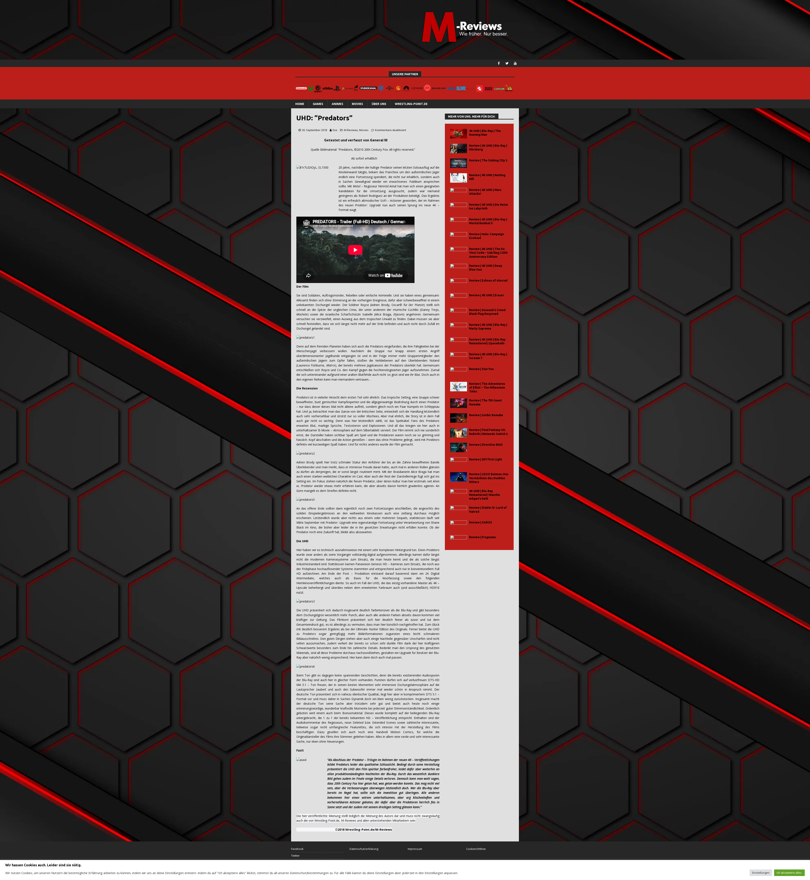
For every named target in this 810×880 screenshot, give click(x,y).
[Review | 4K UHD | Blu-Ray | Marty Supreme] (458, 327)
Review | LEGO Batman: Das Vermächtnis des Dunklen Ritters (488, 477)
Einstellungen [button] (761, 873)
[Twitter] (507, 63)
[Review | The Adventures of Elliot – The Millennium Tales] (458, 386)
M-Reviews (351, 130)
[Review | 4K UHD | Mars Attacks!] (458, 192)
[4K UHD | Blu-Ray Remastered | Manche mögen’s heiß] (458, 494)
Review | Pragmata (482, 537)
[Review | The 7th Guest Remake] (458, 403)
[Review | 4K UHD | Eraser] (458, 298)
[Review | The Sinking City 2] (458, 163)
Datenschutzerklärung (364, 849)
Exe (335, 130)
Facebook (297, 849)
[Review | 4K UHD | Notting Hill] (458, 178)
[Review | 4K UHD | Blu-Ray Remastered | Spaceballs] (458, 342)
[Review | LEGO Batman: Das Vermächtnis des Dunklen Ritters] (458, 477)
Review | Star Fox (481, 369)
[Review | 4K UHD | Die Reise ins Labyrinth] (458, 207)
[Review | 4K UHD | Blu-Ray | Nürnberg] (458, 148)
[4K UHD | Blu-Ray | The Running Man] (458, 133)
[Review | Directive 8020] (458, 447)
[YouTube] (515, 63)
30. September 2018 (314, 130)
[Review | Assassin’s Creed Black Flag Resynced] (458, 313)
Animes (337, 104)
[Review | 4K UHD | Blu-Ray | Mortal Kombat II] (458, 222)
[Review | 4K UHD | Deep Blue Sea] (458, 268)
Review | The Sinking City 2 (488, 160)
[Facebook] (498, 63)
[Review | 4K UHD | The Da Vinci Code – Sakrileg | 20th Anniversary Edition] (458, 251)
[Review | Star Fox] (458, 372)
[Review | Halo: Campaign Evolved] (458, 237)
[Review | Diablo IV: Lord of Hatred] (458, 510)
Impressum (415, 849)
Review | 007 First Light (485, 459)
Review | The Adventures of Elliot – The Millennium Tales (487, 387)
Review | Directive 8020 (485, 444)
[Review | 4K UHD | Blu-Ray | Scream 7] (458, 357)
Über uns (379, 104)
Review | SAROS (480, 522)
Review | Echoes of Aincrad (488, 280)
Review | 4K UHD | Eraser (486, 295)
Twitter (295, 855)
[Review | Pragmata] (458, 540)
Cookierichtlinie (476, 849)
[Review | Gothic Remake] (458, 418)
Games (318, 104)
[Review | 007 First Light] (458, 462)
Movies (357, 104)
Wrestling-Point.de (411, 104)
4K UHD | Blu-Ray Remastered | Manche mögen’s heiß (484, 494)
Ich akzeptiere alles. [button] (789, 873)
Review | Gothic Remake (486, 415)
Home (299, 104)
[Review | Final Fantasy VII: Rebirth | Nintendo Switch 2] (458, 432)
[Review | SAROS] (458, 525)
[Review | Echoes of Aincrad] (458, 283)
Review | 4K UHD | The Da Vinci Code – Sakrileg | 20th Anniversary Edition (488, 252)
